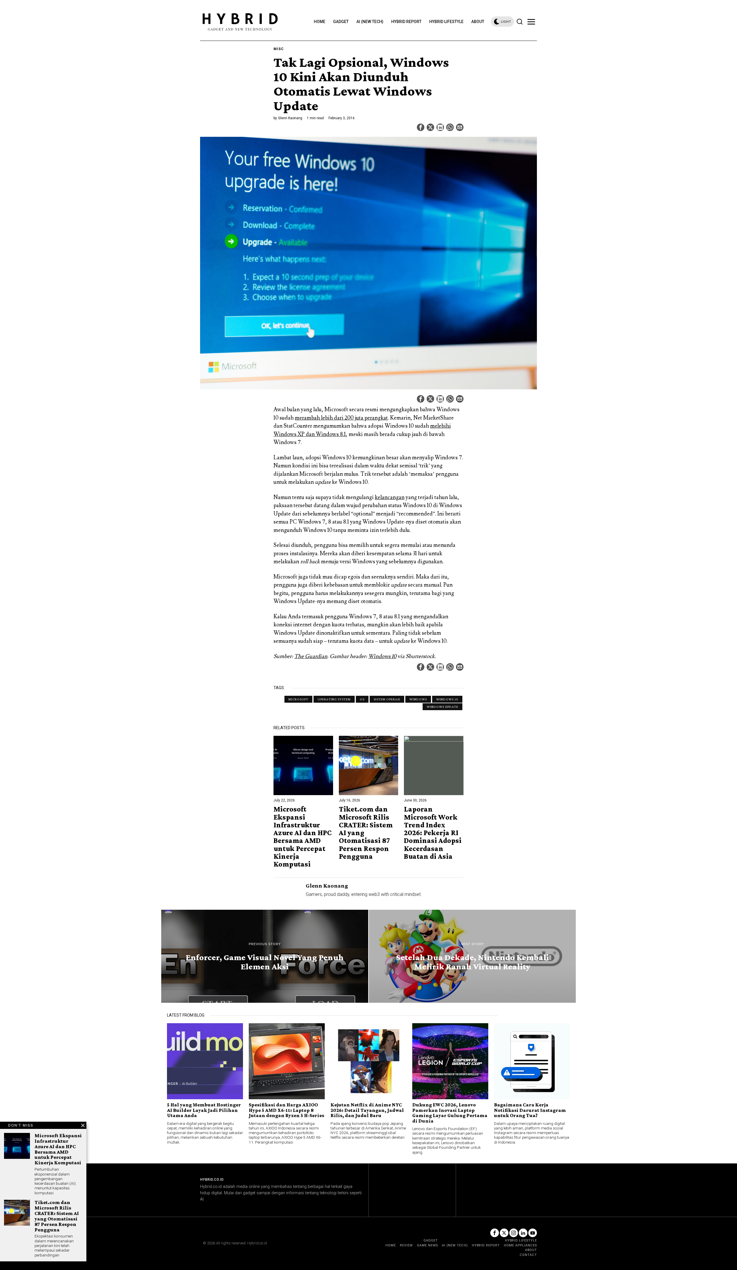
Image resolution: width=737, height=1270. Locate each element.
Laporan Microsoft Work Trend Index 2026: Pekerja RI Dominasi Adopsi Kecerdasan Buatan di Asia (432, 832)
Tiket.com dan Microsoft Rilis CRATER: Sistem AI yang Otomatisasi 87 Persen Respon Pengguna (366, 832)
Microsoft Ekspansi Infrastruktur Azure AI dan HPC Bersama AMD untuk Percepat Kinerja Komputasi (302, 836)
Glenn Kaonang (290, 118)
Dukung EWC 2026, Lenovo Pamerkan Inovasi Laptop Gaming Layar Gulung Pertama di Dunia (449, 1112)
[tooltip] (420, 127)
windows (418, 699)
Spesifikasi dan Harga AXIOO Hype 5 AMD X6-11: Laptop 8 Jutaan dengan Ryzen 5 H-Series (286, 1110)
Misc (278, 49)
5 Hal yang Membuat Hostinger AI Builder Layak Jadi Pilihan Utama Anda (204, 1110)
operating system (334, 699)
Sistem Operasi (387, 699)
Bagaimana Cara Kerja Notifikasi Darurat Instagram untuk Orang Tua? (530, 1110)
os (362, 699)
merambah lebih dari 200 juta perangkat (341, 417)
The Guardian (310, 656)
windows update (442, 707)
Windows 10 (382, 656)
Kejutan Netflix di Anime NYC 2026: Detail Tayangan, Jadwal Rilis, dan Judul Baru (367, 1110)
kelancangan (389, 497)
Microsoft (298, 699)
